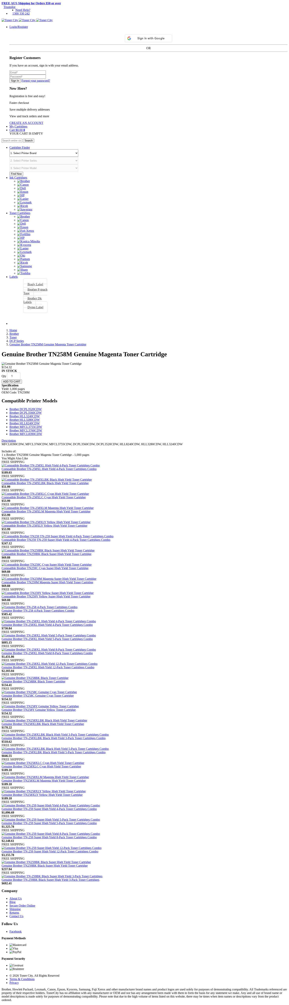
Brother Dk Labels (32, 300)
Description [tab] (9, 440)
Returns (14, 912)
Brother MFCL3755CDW (25, 427)
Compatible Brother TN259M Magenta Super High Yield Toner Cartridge (47, 582)
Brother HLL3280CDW (24, 419)
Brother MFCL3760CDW (25, 430)
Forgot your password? (35, 80)
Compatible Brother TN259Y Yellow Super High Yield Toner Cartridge (46, 596)
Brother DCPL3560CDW (25, 412)
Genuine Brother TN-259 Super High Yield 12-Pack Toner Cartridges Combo (50, 851)
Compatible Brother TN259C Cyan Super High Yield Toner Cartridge (45, 568)
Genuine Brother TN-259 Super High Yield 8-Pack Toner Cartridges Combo (49, 837)
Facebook (15, 931)
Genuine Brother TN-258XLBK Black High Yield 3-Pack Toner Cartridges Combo (54, 738)
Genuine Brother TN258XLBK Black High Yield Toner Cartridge (43, 724)
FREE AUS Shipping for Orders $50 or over (31, 3)
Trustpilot (9, 7)
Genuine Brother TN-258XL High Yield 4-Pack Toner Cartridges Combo (47, 624)
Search (29, 140)
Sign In (15, 80)
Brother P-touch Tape (35, 291)
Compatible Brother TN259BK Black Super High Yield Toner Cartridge (46, 554)
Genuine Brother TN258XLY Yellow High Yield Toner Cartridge (42, 794)
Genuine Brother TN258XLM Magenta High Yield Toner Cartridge (44, 780)
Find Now (16, 173)
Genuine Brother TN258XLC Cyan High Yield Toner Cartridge (41, 766)
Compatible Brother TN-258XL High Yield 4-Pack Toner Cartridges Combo (49, 469)
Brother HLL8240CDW (24, 423)
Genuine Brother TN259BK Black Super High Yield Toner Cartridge (45, 865)
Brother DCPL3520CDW (25, 409)
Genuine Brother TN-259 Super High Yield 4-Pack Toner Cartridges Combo (49, 809)
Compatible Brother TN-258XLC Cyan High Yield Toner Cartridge (44, 497)
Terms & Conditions (22, 979)
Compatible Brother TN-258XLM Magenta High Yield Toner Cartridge (46, 511)
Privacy (14, 982)
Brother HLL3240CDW (24, 416)
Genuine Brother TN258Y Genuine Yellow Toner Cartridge (39, 709)
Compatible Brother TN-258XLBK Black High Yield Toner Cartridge (45, 483)
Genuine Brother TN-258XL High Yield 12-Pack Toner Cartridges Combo (48, 667)
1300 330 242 (21, 13)
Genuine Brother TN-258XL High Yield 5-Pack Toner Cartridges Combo (47, 639)
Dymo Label (35, 307)
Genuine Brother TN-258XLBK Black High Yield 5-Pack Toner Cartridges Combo (54, 752)
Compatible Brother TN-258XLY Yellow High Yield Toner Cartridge (44, 525)
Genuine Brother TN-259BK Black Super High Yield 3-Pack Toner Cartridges (50, 879)
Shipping (15, 909)
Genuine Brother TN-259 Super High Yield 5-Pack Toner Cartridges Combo (49, 823)
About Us (15, 898)
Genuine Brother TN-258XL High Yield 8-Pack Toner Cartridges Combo (47, 653)
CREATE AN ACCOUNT (26, 123)
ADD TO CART (11, 381)
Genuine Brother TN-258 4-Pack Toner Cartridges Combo (38, 610)
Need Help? (22, 10)
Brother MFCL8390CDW (25, 434)
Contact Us (16, 916)
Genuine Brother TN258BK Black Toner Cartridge (33, 681)
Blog (12, 902)
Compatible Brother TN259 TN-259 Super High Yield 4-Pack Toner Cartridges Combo (56, 539)
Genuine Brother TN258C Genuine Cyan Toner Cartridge (38, 695)
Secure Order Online (22, 905)
